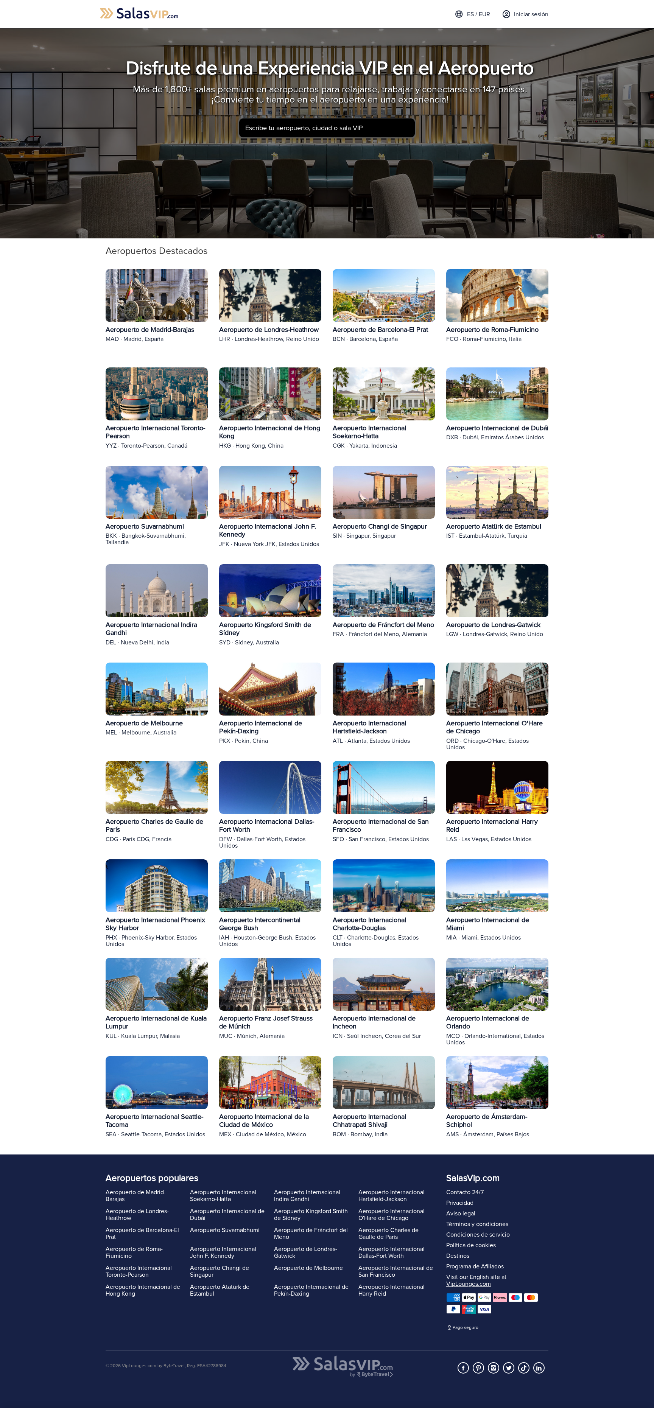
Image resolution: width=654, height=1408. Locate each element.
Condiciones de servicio (478, 1234)
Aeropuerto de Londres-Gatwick (305, 1252)
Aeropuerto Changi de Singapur (219, 1271)
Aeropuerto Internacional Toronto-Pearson (139, 1271)
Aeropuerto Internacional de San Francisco (395, 1271)
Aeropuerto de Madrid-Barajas (136, 1196)
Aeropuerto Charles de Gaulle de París (388, 1233)
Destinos (457, 1256)
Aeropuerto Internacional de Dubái (227, 1214)
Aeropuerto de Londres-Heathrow (137, 1214)
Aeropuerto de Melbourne (308, 1268)
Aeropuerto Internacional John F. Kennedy (223, 1252)
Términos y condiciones (477, 1224)
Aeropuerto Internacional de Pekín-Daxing (311, 1290)
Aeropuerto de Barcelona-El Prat (142, 1233)
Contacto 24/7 (465, 1192)
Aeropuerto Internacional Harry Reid (391, 1290)
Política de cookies (471, 1245)
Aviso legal (460, 1213)
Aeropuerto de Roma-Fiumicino (134, 1252)
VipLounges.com (468, 1284)
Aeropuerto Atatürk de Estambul (219, 1290)
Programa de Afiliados (475, 1266)
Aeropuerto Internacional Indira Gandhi (307, 1196)
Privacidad (459, 1203)
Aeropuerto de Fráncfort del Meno (311, 1233)
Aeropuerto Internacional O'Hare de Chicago (391, 1214)
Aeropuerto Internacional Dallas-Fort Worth (391, 1252)
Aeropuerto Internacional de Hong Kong (143, 1290)
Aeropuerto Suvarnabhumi (225, 1230)
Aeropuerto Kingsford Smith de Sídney (311, 1214)
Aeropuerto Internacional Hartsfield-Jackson (391, 1196)
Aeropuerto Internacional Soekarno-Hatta (223, 1196)
